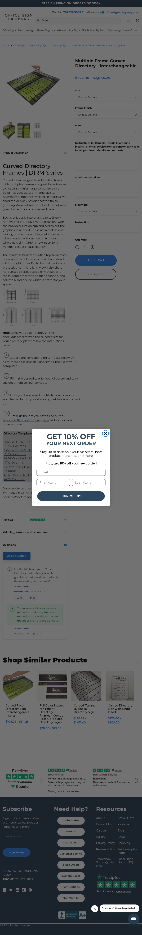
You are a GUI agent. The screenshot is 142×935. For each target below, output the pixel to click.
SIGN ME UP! (71, 496)
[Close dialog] (105, 433)
